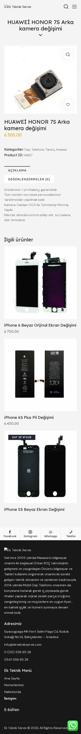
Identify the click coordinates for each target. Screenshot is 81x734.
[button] (68, 54)
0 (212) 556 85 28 (17, 652)
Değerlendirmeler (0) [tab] (29, 179)
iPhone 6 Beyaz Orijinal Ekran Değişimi (40, 325)
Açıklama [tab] (17, 170)
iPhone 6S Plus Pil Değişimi (29, 417)
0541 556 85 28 (16, 659)
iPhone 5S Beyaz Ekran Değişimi (34, 509)
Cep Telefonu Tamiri (39, 149)
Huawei (61, 149)
